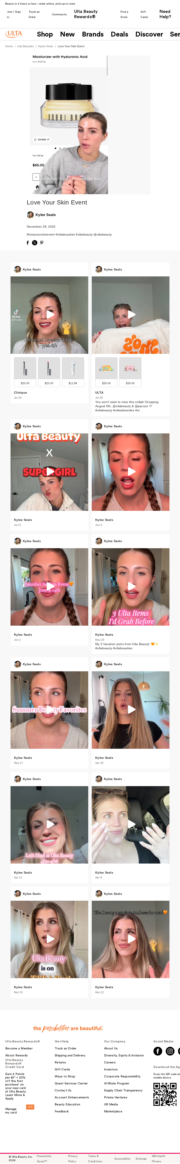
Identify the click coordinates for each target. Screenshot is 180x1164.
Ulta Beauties (25, 46)
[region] (129, 125)
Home (9, 46)
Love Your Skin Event (71, 46)
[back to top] (166, 1150)
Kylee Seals (45, 46)
